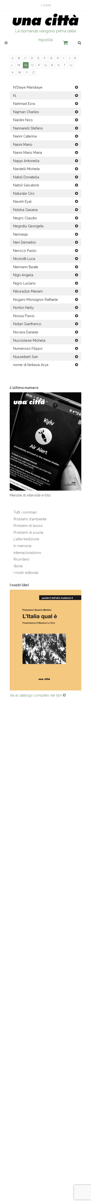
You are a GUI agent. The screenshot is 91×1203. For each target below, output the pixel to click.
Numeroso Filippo (27, 348)
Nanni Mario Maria (27, 152)
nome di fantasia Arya (30, 365)
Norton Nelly (23, 307)
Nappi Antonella (26, 161)
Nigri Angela (23, 275)
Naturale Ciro (23, 193)
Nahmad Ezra (24, 103)
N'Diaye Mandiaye (27, 87)
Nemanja (20, 234)
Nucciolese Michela (29, 340)
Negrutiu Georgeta (28, 226)
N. (15, 95)
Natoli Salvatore (26, 185)
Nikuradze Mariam (28, 291)
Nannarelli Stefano (28, 128)
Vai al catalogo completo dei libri (36, 696)
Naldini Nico (23, 120)
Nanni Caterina (25, 136)
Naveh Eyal (22, 201)
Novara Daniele (25, 332)
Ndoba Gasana (25, 210)
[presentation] (5, 640)
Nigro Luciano (24, 283)
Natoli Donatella (26, 177)
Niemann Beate (25, 267)
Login (46, 5)
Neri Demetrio (24, 242)
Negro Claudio (25, 218)
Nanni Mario (22, 144)
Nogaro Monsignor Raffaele (35, 299)
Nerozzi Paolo (24, 250)
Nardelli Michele (26, 169)
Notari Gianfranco (27, 324)
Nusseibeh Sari (25, 357)
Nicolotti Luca (24, 259)
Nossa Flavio (23, 316)
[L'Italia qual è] (45, 640)
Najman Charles (26, 112)
